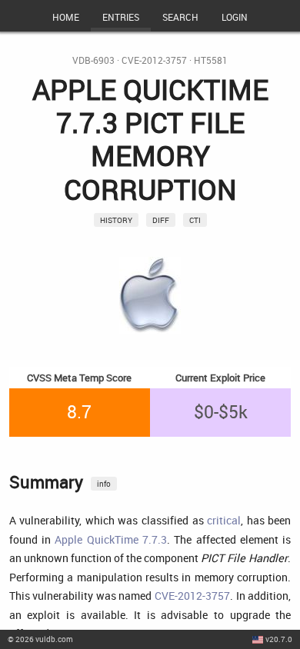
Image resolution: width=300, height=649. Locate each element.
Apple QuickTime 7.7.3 (111, 539)
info (104, 483)
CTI (195, 220)
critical (224, 520)
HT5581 (211, 60)
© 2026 (40, 639)
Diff (160, 220)
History (116, 220)
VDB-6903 (93, 60)
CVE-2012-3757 (154, 60)
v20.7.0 (278, 639)
